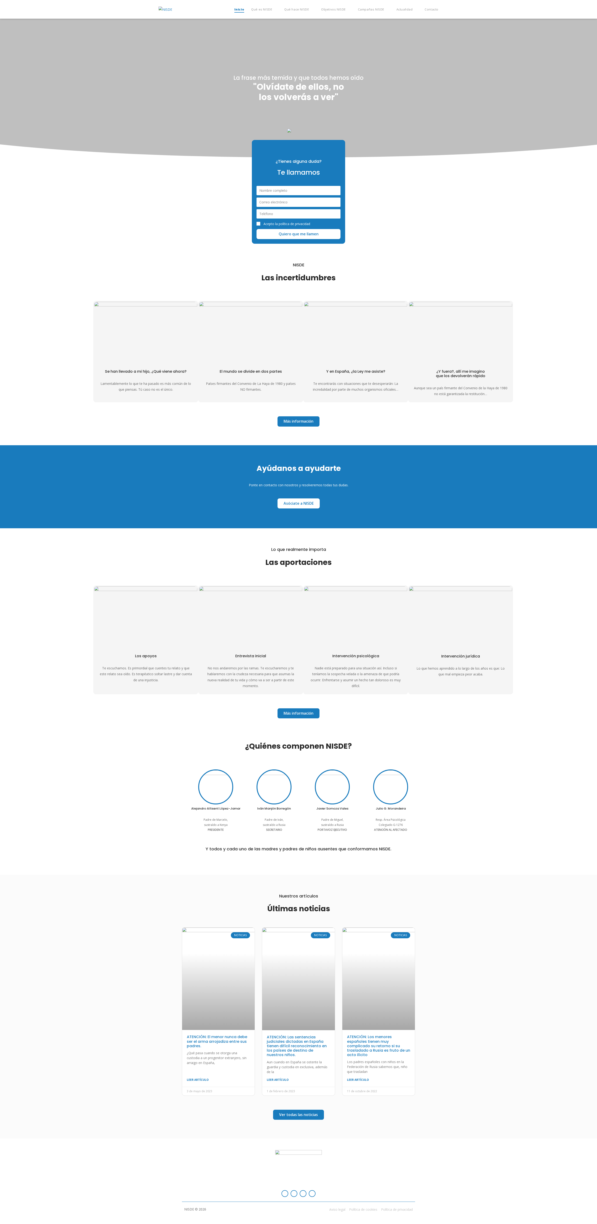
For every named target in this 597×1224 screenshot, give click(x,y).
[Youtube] (312, 1193)
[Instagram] (294, 1193)
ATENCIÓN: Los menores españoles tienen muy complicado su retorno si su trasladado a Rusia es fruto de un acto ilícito (378, 1045)
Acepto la (287, 224)
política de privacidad (294, 224)
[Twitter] (303, 1193)
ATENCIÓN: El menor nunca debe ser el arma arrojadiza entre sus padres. (217, 1041)
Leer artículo (198, 1080)
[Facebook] (284, 1193)
